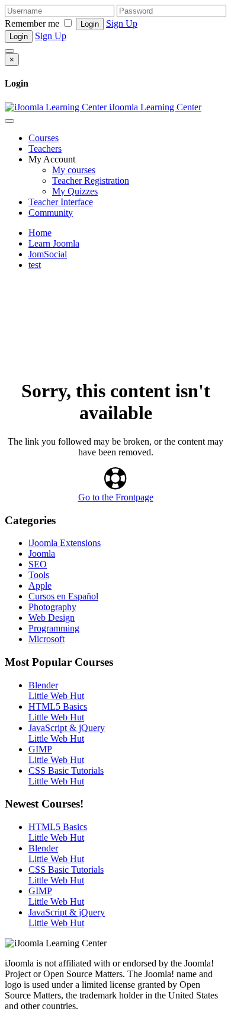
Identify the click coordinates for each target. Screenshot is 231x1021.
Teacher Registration (90, 181)
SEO (37, 564)
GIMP (40, 749)
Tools (38, 575)
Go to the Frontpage (115, 497)
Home (40, 233)
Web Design (51, 617)
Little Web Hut (56, 696)
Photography (52, 607)
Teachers (45, 148)
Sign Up (121, 23)
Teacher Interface (60, 202)
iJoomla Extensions (64, 543)
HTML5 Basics (57, 706)
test (34, 265)
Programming (53, 628)
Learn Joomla (53, 243)
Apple (40, 585)
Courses (43, 138)
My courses (73, 170)
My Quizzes (75, 191)
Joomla (41, 553)
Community (50, 213)
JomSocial (47, 254)
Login (90, 24)
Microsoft (46, 639)
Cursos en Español (63, 596)
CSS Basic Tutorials (66, 770)
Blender (43, 685)
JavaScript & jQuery (66, 728)
